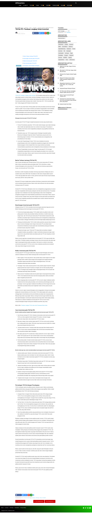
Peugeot (66, 55)
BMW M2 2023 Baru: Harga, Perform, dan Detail (68, 67)
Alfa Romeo (61, 44)
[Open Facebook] (83, 508)
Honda (73, 48)
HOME (20, 5)
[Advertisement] (46, 17)
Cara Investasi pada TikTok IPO (29, 63)
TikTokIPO (44, 497)
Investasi (33, 497)
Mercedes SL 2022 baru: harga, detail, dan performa (68, 71)
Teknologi (37, 497)
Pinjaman (71, 55)
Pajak (71, 53)
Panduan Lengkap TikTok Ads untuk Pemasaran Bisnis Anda (34, 305)
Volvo (67, 59)
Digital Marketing (62, 48)
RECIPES (65, 57)
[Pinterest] (45, 33)
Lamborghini (61, 53)
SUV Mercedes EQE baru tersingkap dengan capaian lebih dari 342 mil (67, 91)
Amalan (66, 44)
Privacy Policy (23, 507)
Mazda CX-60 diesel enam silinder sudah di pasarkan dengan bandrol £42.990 (67, 79)
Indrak (13, 510)
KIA (64, 50)
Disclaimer (17, 507)
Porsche (60, 57)
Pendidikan (61, 55)
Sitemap (11, 507)
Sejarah (70, 57)
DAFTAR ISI (19, 65)
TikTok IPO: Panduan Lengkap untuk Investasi (25, 95)
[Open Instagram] (88, 508)
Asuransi (71, 44)
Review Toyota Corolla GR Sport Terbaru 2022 (67, 95)
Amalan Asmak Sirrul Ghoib (65, 104)
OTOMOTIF (25, 5)
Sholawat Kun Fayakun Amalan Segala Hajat (68, 75)
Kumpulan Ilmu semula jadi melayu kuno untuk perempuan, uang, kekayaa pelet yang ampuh (68, 100)
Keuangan (69, 50)
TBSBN (37, 5)
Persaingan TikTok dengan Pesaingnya (31, 65)
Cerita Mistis (64, 46)
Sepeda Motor (61, 59)
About (2, 507)
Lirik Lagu (67, 53)
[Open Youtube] (90, 508)
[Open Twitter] (85, 508)
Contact (6, 507)
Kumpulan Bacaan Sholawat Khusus (67, 88)
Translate (68, 32)
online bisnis (72, 59)
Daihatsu (70, 46)
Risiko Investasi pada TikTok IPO (30, 60)
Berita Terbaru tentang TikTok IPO (30, 56)
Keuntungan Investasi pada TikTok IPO (31, 58)
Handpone (69, 48)
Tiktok (40, 497)
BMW (60, 46)
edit (29, 497)
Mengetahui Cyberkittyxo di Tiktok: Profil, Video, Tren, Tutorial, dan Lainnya (67, 84)
